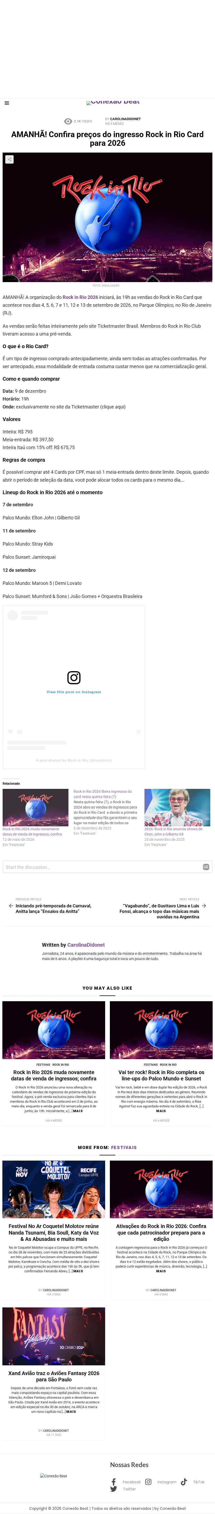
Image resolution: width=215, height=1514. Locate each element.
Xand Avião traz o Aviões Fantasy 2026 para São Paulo (53, 1376)
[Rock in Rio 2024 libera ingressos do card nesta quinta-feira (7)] (109, 812)
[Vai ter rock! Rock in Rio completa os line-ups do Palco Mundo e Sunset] (161, 1030)
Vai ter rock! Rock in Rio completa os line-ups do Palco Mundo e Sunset (161, 1075)
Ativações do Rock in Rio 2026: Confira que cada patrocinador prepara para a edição (161, 1232)
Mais (78, 1111)
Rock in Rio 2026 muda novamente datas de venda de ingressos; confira (53, 1075)
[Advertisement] (95, 12)
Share (9, 159)
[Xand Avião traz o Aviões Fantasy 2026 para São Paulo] (53, 1336)
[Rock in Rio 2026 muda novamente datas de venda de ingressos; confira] (35, 807)
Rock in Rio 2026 (81, 297)
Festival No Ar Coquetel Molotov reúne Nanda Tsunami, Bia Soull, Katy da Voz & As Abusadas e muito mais (54, 1232)
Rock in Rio (60, 1064)
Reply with (206, 867)
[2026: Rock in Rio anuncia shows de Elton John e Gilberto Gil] (177, 807)
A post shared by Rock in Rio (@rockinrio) (74, 760)
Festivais (43, 1064)
